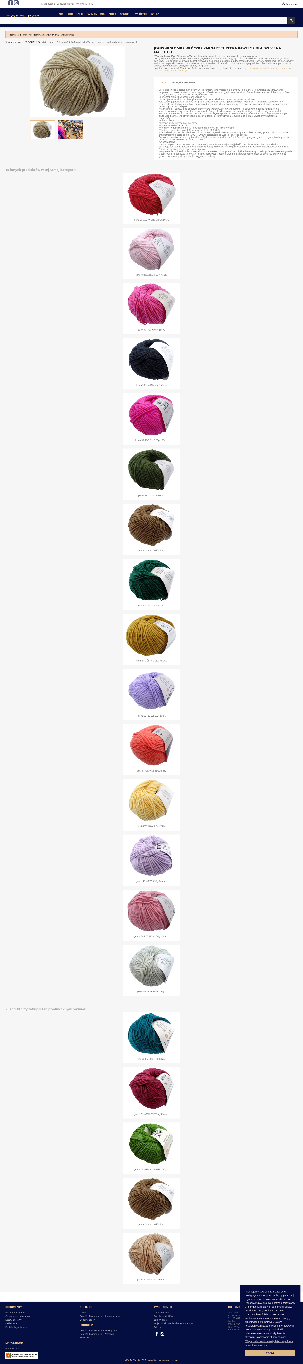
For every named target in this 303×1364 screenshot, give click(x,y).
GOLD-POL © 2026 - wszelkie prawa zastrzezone (151, 1360)
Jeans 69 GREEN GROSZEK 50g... (151, 1169)
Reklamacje (11, 1323)
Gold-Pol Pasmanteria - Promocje (97, 1333)
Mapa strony (12, 1348)
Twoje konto (163, 1307)
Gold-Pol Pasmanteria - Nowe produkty (100, 1330)
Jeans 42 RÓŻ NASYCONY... (151, 329)
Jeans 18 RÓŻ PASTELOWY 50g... (151, 274)
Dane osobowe (161, 1312)
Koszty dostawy (13, 1319)
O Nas (83, 1312)
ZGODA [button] (270, 1353)
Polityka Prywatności (16, 1326)
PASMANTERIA (96, 14)
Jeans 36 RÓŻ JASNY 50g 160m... (151, 936)
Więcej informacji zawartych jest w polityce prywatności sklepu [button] (269, 1343)
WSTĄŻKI (156, 14)
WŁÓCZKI (141, 14)
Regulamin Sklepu (15, 1312)
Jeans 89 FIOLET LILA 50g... (151, 715)
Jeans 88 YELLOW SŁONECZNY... (151, 826)
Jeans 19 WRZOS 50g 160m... (152, 881)
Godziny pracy (87, 1319)
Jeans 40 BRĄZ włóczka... (152, 550)
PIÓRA (112, 14)
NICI (61, 14)
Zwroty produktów (163, 1316)
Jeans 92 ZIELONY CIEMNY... (151, 605)
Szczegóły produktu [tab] (183, 82)
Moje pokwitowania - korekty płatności (174, 1323)
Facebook (10, 2)
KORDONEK (75, 14)
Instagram (16, 2)
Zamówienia (160, 1319)
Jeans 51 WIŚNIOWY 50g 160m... (151, 1114)
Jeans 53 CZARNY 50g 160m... (151, 384)
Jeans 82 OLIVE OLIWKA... (151, 495)
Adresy (157, 1326)
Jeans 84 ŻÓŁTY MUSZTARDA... (151, 660)
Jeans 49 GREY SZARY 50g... (151, 991)
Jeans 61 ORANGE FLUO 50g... (151, 770)
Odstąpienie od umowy (17, 1316)
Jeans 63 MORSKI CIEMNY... (151, 1058)
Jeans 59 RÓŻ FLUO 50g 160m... (151, 440)
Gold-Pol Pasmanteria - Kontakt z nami (100, 1316)
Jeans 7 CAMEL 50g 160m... (151, 1279)
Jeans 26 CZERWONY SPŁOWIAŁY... (151, 219)
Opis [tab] (163, 82)
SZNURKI (125, 14)
